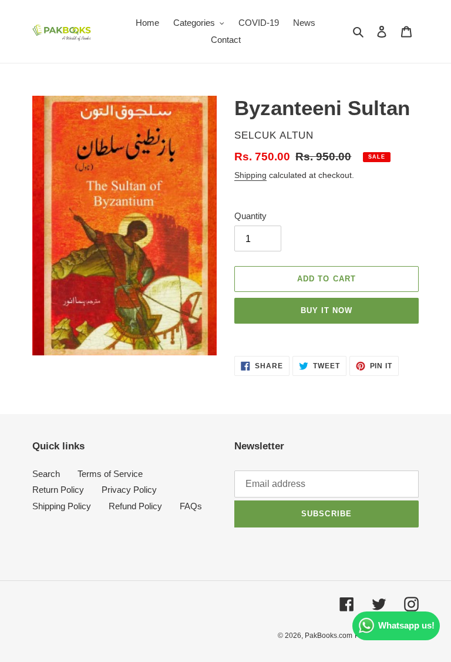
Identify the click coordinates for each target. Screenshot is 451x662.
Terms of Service (110, 474)
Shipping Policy (61, 506)
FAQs (191, 506)
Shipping (250, 175)
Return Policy (58, 490)
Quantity (250, 216)
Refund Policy (135, 506)
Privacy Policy (129, 490)
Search (46, 474)
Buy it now (326, 310)
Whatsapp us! (406, 625)
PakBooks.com (328, 635)
